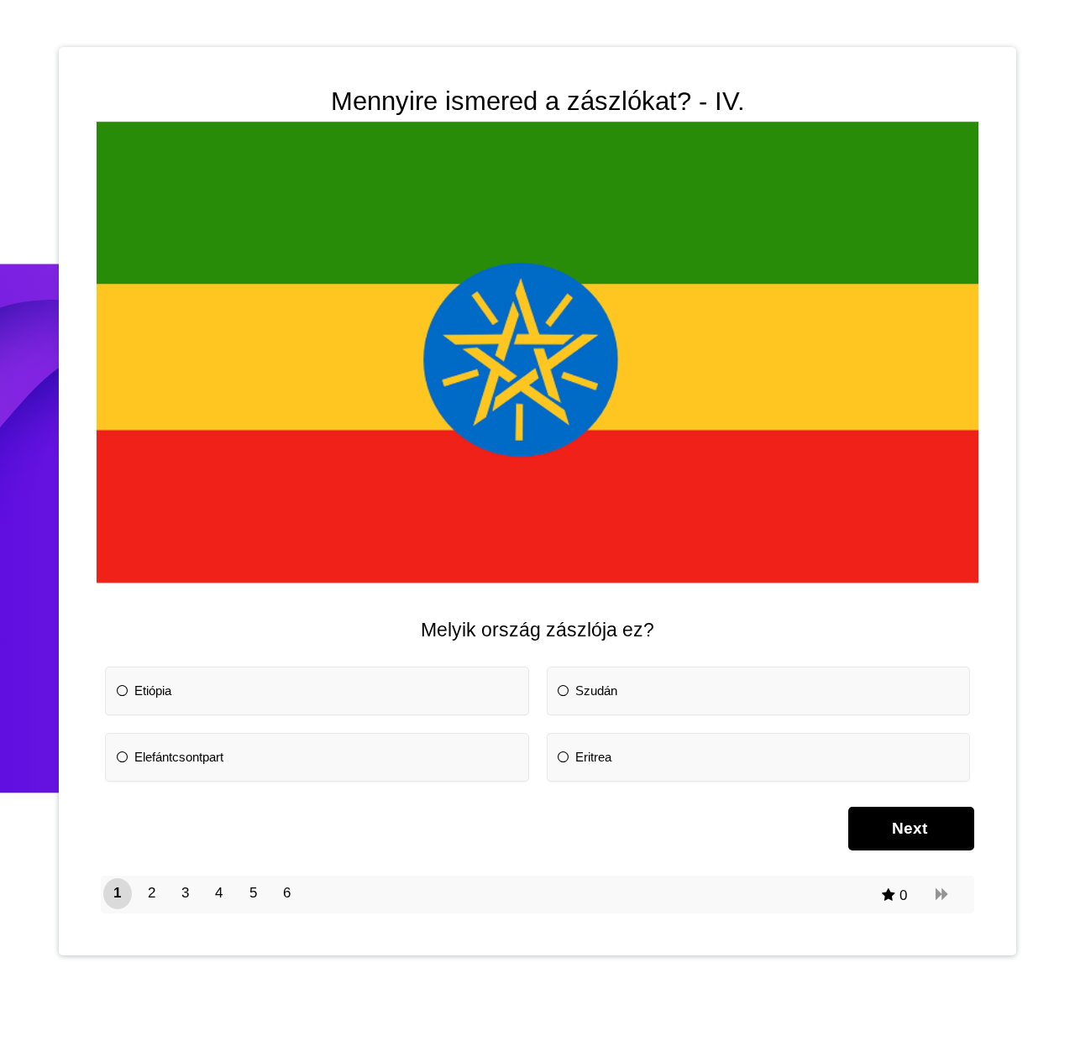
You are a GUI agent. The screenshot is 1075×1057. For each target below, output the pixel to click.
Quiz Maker (572, 1033)
